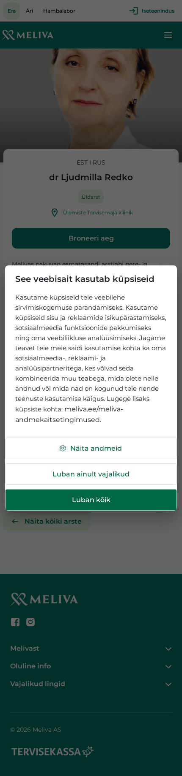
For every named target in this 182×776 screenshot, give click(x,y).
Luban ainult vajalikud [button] (91, 474)
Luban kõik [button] (91, 500)
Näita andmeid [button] (96, 448)
